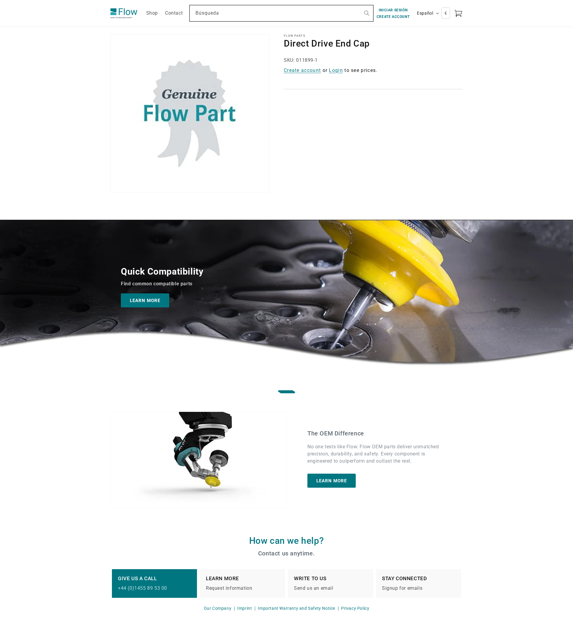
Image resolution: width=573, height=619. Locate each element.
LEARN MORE (145, 300)
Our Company (218, 608)
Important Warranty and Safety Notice (296, 608)
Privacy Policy (355, 608)
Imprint (244, 608)
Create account (302, 70)
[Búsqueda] (366, 13)
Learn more (331, 481)
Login (336, 70)
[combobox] (281, 13)
